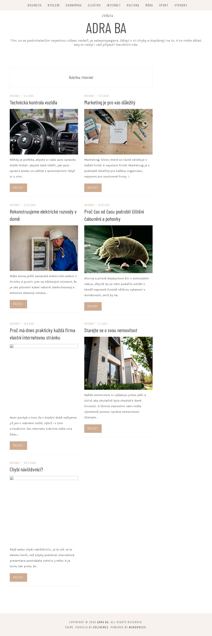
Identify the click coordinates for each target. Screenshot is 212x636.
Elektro (94, 5)
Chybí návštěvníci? (26, 469)
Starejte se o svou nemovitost (110, 330)
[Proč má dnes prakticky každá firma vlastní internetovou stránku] (44, 378)
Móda (149, 5)
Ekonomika (74, 5)
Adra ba (106, 27)
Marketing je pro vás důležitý (109, 102)
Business (35, 5)
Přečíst (18, 187)
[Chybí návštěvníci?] (44, 510)
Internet (114, 5)
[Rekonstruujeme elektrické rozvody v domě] (44, 248)
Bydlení (54, 5)
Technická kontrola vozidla (33, 102)
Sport (164, 5)
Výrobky (181, 5)
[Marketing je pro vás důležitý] (118, 131)
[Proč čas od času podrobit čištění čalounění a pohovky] (118, 249)
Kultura (133, 5)
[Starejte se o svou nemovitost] (118, 363)
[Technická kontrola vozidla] (44, 131)
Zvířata (107, 16)
